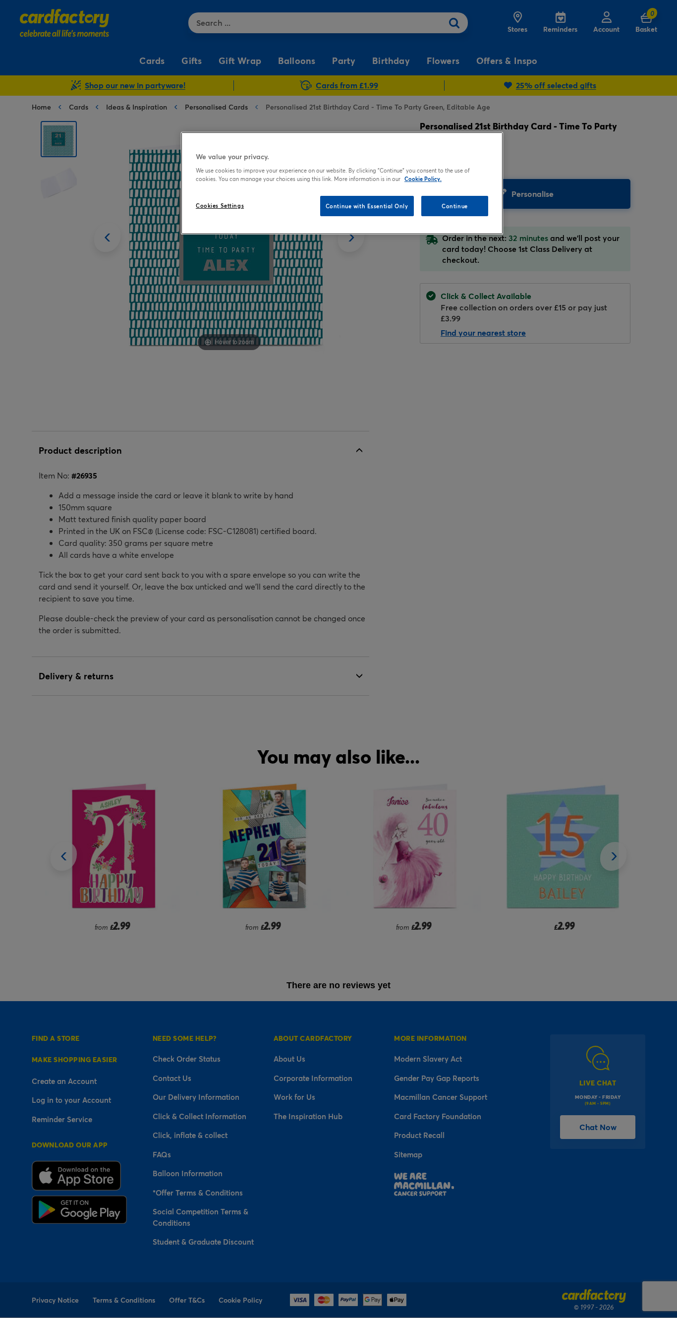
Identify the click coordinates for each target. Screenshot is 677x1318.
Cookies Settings (220, 205)
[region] (342, 183)
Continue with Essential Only (367, 206)
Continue (455, 206)
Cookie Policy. (423, 178)
